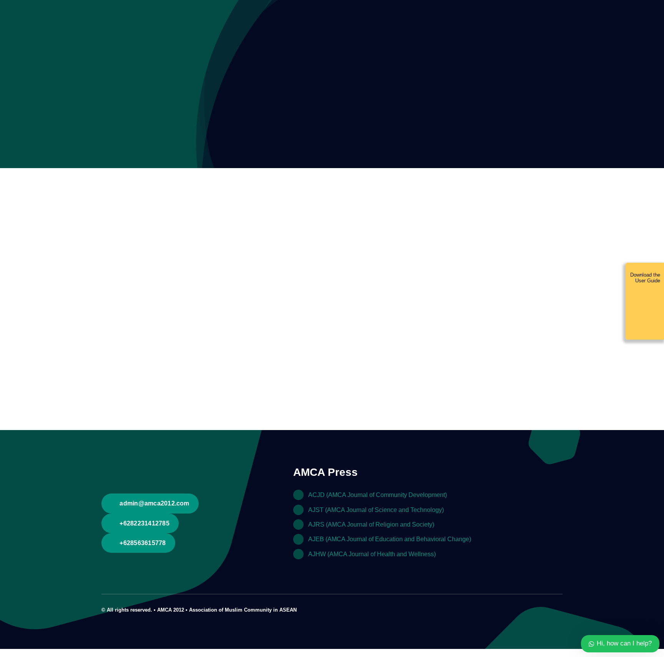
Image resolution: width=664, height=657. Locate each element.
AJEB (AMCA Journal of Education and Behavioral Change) (389, 539)
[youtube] (548, 609)
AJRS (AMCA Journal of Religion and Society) (371, 524)
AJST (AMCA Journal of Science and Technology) (376, 510)
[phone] (560, 609)
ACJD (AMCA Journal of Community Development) (377, 495)
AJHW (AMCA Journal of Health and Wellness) (372, 554)
